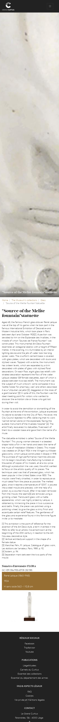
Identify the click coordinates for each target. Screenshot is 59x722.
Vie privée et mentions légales (29, 700)
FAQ (30, 691)
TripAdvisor (29, 647)
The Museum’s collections (24, 300)
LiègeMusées (29, 665)
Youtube (29, 651)
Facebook (29, 643)
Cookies (30, 695)
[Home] (8, 6)
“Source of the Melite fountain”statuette (29, 292)
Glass (43, 300)
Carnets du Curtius (29, 669)
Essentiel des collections (30, 673)
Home (5, 300)
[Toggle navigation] (50, 6)
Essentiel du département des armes (29, 678)
